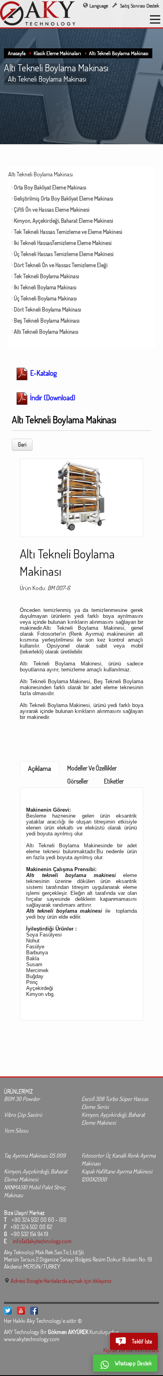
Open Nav (155, 19)
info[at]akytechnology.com (42, 1240)
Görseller (77, 781)
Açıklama (39, 768)
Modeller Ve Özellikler (92, 768)
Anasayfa (17, 53)
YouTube (21, 1311)
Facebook (34, 1311)
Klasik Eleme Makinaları (57, 53)
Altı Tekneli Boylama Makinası (118, 53)
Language (98, 5)
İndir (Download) (51, 397)
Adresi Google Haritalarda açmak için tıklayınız (60, 1280)
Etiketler (114, 781)
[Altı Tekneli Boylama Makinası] (81, 495)
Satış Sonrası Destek (139, 5)
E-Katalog (42, 373)
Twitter (8, 1311)
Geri (22, 444)
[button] (134, 1341)
